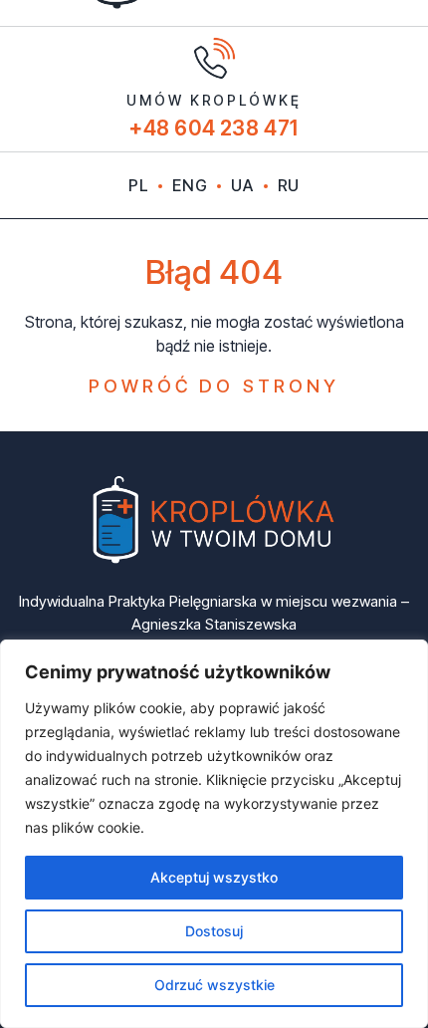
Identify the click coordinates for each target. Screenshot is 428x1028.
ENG (189, 185)
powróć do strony (214, 386)
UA (242, 185)
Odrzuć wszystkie (214, 984)
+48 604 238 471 (214, 128)
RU (289, 185)
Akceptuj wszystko (214, 877)
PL (138, 185)
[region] (214, 834)
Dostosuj (214, 930)
